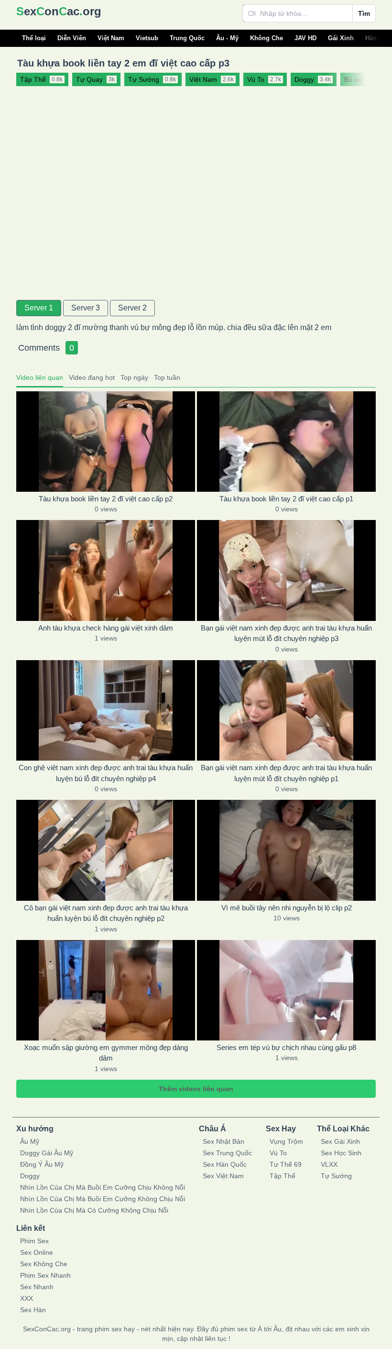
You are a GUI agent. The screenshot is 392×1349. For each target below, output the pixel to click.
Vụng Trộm (286, 1141)
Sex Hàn (33, 1310)
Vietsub (147, 38)
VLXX (329, 1164)
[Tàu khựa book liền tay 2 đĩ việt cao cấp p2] (105, 441)
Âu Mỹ (29, 1141)
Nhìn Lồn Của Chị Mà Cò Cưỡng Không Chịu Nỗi (94, 1210)
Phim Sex (34, 1241)
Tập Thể (282, 1176)
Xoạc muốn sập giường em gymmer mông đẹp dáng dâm (106, 1052)
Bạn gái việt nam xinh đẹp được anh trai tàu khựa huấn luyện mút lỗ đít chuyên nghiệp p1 (286, 773)
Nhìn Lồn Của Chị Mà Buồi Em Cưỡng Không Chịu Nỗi (102, 1199)
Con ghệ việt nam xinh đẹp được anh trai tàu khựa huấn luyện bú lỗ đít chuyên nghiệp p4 (106, 773)
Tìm (364, 13)
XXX (26, 1298)
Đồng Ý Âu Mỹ (42, 1164)
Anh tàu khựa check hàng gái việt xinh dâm (105, 628)
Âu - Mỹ (227, 38)
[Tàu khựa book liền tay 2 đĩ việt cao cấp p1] (286, 441)
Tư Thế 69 (286, 1164)
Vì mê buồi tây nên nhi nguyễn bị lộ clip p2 (286, 908)
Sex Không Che (43, 1264)
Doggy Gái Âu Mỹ (46, 1153)
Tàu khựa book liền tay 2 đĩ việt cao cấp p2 (106, 499)
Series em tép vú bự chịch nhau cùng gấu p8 (286, 1047)
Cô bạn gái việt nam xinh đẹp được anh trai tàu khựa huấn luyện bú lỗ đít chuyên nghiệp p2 (106, 913)
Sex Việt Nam (223, 1176)
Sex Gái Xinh (340, 1141)
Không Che (266, 38)
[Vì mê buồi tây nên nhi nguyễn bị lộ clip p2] (286, 850)
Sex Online (36, 1252)
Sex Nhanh (37, 1287)
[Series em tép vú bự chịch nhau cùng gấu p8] (286, 990)
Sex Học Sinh (341, 1153)
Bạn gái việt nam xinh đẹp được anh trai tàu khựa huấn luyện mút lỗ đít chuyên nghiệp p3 (286, 633)
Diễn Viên (71, 38)
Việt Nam (111, 38)
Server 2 (132, 308)
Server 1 (38, 308)
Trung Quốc (187, 38)
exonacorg (58, 11)
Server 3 (85, 308)
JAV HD (305, 38)
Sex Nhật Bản (223, 1141)
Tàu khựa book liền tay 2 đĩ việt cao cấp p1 (286, 499)
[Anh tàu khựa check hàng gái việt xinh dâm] (105, 570)
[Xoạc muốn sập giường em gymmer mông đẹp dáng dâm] (105, 990)
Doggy (30, 1176)
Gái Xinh (341, 38)
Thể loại (34, 38)
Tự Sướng (336, 1176)
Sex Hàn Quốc (225, 1164)
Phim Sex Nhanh (45, 1275)
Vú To (278, 1153)
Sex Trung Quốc (227, 1153)
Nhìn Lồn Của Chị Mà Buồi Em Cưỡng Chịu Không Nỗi (102, 1187)
